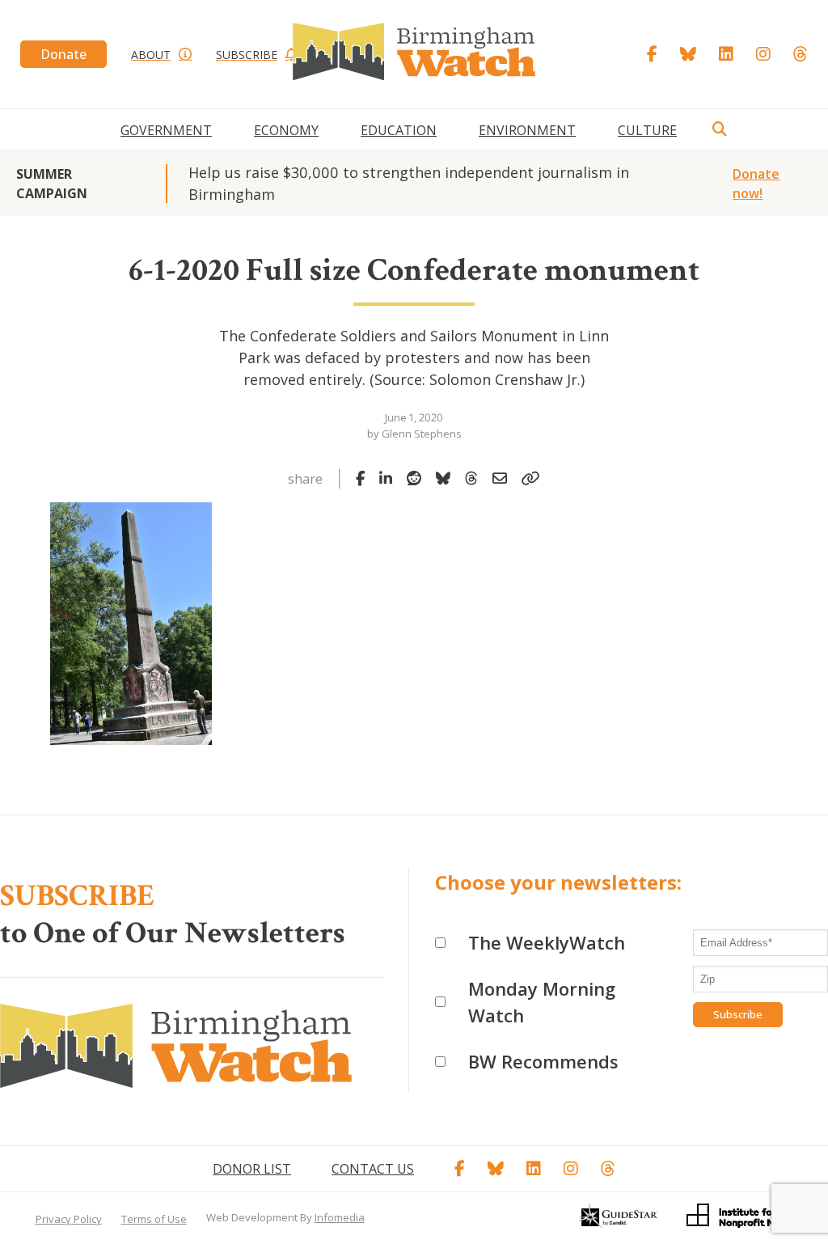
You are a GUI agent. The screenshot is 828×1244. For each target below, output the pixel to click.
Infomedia (340, 1217)
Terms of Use (154, 1219)
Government (166, 130)
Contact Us (373, 1169)
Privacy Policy (69, 1219)
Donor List (252, 1169)
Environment (527, 130)
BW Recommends (543, 1061)
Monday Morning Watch (541, 1001)
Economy (286, 130)
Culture (647, 130)
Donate (63, 54)
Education (399, 130)
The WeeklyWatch (546, 942)
